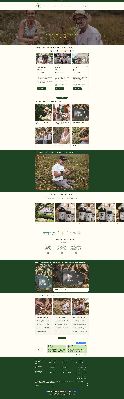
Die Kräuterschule (52, 367)
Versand (64, 394)
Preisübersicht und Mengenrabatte (81, 365)
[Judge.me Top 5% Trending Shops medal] (74, 233)
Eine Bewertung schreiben (81, 342)
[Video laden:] (62, 172)
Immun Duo (99, 223)
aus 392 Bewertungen (62, 242)
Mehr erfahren (41, 88)
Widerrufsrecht (52, 394)
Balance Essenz (59, 223)
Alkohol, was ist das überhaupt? (81, 378)
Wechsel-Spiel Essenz (81, 223)
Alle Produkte (76, 145)
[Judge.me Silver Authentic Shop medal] (66, 233)
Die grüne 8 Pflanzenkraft (41, 223)
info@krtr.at (39, 371)
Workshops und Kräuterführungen (67, 369)
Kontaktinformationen (72, 394)
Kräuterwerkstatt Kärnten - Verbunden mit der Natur (63, 393)
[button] (47, 6)
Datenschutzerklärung (57, 394)
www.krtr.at (39, 372)
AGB (61, 394)
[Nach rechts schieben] (64, 92)
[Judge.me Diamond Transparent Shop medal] (58, 233)
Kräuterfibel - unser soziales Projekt (81, 367)
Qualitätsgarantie (51, 372)
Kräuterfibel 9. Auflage (78, 122)
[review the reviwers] (65, 346)
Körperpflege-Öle (59, 145)
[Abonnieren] (52, 385)
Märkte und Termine (52, 365)
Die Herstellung (51, 369)
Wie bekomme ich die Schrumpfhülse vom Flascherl (80, 374)
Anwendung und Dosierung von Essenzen (81, 370)
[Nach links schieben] (60, 92)
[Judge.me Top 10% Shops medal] (79, 233)
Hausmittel (39, 145)
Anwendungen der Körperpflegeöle (81, 372)
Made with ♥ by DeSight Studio (62, 395)
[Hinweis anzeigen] (87, 66)
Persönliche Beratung (79, 362)
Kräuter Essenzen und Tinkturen (42, 123)
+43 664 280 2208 (41, 369)
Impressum (67, 394)
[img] (62, 241)
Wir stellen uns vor (52, 362)
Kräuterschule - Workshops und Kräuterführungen (61, 123)
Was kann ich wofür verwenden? (81, 376)
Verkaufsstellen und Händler (66, 372)
